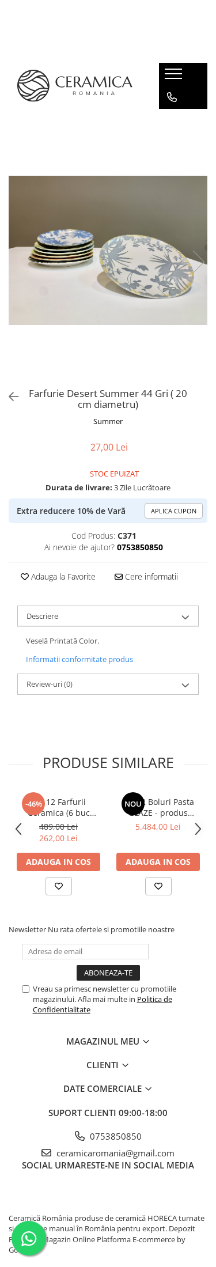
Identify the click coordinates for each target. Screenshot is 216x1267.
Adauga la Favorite (62, 576)
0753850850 (115, 1136)
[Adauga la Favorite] (59, 886)
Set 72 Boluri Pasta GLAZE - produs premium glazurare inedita (158, 807)
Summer (108, 421)
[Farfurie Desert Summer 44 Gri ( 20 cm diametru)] (108, 250)
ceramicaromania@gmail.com (114, 1153)
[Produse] (175, 77)
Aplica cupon (173, 510)
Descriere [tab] (42, 616)
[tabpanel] (108, 250)
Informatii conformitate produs (79, 659)
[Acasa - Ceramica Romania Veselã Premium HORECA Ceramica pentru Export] (74, 86)
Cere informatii (150, 576)
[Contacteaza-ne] (172, 97)
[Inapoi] (8, 396)
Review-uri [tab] (49, 684)
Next (198, 262)
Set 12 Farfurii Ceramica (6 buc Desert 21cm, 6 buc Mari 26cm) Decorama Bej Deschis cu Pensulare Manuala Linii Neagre (58, 807)
